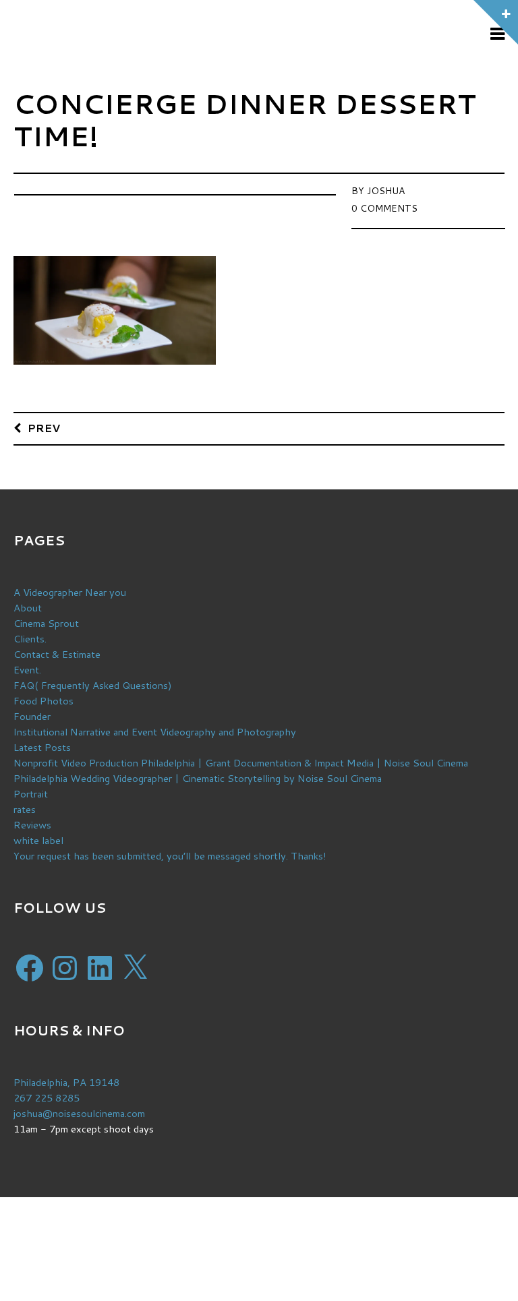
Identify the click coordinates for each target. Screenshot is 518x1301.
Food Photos (43, 701)
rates (24, 809)
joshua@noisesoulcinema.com (79, 1113)
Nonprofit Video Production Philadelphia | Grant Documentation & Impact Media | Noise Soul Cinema (240, 763)
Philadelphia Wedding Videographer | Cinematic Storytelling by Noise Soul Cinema (197, 778)
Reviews (32, 825)
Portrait (30, 794)
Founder (32, 716)
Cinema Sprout (46, 623)
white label (38, 840)
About (27, 608)
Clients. (30, 639)
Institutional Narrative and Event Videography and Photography (154, 732)
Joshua (386, 191)
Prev (44, 427)
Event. (27, 670)
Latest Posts (42, 747)
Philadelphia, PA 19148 (66, 1082)
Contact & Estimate (56, 654)
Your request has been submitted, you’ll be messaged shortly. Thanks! (169, 856)
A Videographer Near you (69, 592)
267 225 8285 (46, 1098)
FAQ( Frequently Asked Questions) (92, 685)
